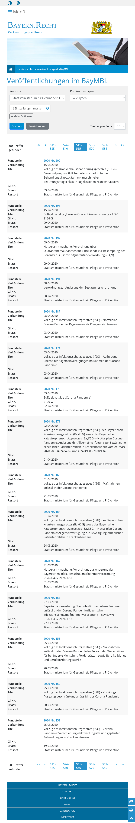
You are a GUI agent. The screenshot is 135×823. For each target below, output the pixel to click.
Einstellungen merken (28, 108)
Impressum (67, 817)
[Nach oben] (131, 818)
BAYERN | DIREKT (67, 785)
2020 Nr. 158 (52, 598)
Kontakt (67, 791)
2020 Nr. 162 (52, 561)
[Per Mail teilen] (131, 801)
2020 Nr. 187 (52, 311)
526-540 (66, 147)
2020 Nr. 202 (52, 161)
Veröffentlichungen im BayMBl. (52, 69)
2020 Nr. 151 (52, 720)
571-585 (105, 147)
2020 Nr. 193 (52, 206)
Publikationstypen (82, 91)
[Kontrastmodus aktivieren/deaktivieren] (10, 3)
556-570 (92, 147)
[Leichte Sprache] (18, 3)
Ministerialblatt (26, 69)
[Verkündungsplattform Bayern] (11, 69)
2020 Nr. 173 (52, 389)
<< (38, 145)
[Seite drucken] (131, 810)
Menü (19, 12)
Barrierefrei (67, 797)
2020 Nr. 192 (52, 238)
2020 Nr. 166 (52, 475)
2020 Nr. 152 (52, 684)
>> (122, 145)
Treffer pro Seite (101, 126)
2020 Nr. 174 (52, 348)
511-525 (53, 147)
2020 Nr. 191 (52, 279)
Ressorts (15, 91)
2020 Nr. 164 (52, 512)
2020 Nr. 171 (52, 421)
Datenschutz (67, 810)
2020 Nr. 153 (52, 639)
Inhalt (67, 804)
